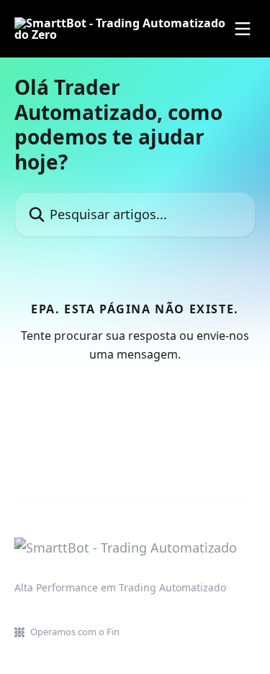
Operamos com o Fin (75, 631)
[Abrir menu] (243, 28)
